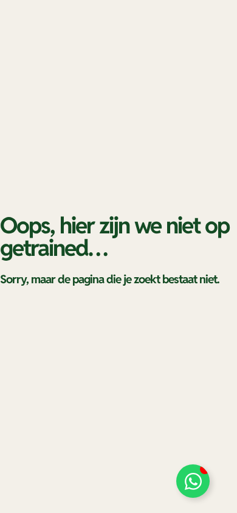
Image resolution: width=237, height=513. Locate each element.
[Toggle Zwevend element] (193, 481)
